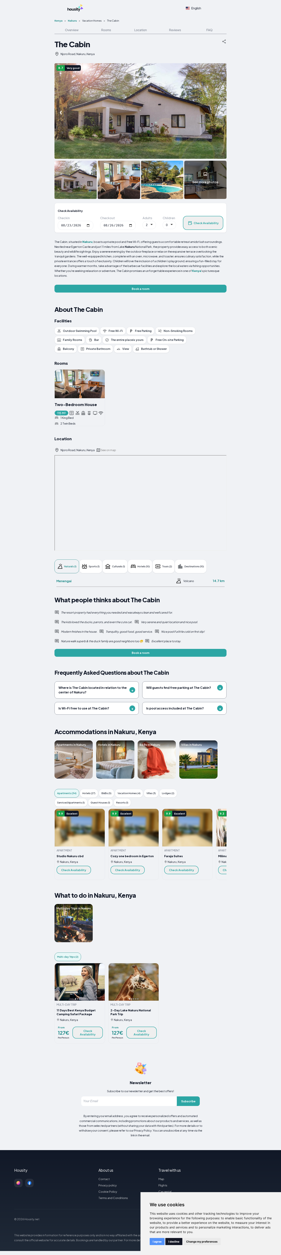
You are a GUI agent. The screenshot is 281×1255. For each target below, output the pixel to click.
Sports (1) (94, 566)
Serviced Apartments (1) (71, 802)
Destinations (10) (194, 566)
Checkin (64, 218)
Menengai (63, 581)
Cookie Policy (107, 1191)
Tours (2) (167, 566)
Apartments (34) (66, 793)
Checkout (107, 218)
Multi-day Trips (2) (67, 956)
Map (161, 1179)
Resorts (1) (122, 802)
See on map (108, 450)
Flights (162, 1185)
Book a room (140, 288)
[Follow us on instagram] (18, 1183)
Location (140, 30)
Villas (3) (151, 793)
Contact (104, 1179)
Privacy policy (107, 1185)
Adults (147, 218)
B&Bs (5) (106, 793)
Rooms (106, 30)
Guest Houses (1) (100, 802)
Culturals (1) (118, 566)
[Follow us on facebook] (29, 1183)
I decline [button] (173, 1241)
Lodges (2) (168, 793)
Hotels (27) (88, 793)
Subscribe (188, 1101)
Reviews (175, 30)
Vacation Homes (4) (129, 793)
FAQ (209, 30)
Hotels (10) (143, 566)
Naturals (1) (70, 566)
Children (169, 218)
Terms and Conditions (113, 1198)
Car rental (164, 1191)
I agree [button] (157, 1241)
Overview (72, 30)
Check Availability (206, 223)
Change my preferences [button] (202, 1241)
